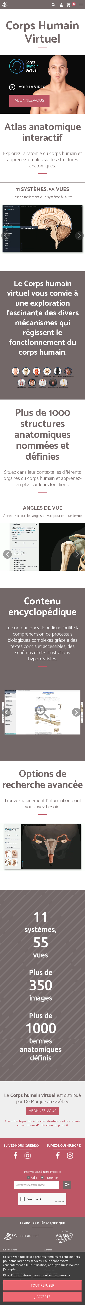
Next (76, 712)
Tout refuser (42, 1285)
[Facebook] (15, 1157)
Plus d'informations (17, 1275)
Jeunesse (51, 1177)
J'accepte (42, 1296)
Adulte (35, 1177)
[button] (79, 235)
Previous (6, 712)
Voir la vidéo (27, 87)
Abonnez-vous (29, 100)
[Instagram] (27, 1157)
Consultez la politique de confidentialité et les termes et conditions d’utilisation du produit (42, 1123)
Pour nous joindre (9, 1249)
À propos (48, 1249)
